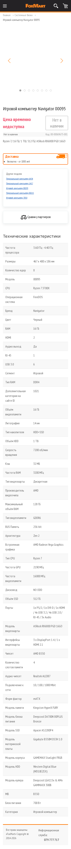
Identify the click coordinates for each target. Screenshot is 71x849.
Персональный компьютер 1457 (19, 183)
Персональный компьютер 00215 (20, 192)
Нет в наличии (57, 123)
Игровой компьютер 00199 (17, 188)
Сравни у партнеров (39, 217)
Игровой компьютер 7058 (16, 197)
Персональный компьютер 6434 (19, 178)
